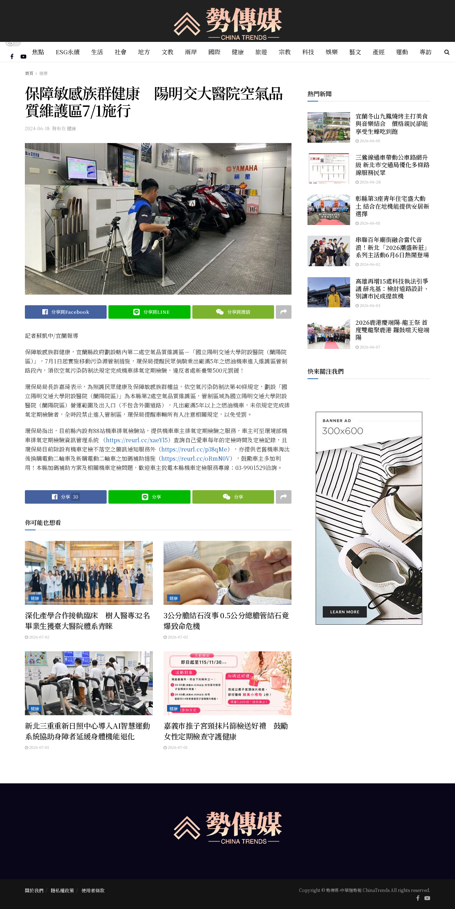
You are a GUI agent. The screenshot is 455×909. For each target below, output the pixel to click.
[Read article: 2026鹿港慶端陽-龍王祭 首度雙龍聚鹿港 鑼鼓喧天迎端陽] (328, 333)
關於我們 (34, 890)
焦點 (38, 51)
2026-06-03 (369, 305)
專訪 (425, 51)
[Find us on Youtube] (23, 56)
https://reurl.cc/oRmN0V (195, 458)
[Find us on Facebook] (12, 56)
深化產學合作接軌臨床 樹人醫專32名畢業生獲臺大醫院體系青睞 (87, 620)
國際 (214, 51)
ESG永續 (67, 51)
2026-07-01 (38, 747)
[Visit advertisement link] (368, 518)
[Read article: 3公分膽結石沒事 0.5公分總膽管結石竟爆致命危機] (227, 573)
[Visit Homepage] (227, 21)
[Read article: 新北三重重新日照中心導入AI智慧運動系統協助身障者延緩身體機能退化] (89, 683)
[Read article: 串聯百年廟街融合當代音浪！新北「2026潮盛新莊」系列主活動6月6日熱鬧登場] (328, 251)
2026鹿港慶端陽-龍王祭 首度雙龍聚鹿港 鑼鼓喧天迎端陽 (392, 330)
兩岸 (191, 51)
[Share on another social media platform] (283, 312)
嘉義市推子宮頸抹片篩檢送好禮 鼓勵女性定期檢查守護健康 (226, 730)
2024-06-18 (37, 128)
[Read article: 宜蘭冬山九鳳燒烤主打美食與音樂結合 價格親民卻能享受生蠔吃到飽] (328, 127)
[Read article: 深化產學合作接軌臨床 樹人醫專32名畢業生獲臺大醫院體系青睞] (89, 573)
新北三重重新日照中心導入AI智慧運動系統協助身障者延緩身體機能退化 (87, 730)
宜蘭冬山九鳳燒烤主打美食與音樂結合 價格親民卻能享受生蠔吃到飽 (391, 123)
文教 (167, 51)
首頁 (29, 73)
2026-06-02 (369, 264)
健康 (238, 51)
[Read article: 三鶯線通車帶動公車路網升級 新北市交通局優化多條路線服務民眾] (328, 168)
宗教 (285, 51)
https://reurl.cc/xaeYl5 (137, 440)
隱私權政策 (62, 890)
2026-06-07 (369, 347)
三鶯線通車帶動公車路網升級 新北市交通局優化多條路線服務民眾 (392, 165)
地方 (144, 51)
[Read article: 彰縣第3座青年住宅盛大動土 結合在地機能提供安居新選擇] (328, 210)
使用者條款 (93, 890)
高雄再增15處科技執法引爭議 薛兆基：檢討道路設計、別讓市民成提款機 (392, 288)
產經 (379, 51)
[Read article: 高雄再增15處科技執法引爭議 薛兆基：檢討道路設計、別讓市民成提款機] (328, 292)
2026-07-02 (38, 637)
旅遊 (261, 51)
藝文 (355, 51)
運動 (402, 51)
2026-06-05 (369, 140)
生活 (97, 51)
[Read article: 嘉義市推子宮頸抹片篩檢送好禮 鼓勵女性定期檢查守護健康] (227, 683)
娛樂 (332, 51)
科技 (308, 51)
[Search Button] (447, 52)
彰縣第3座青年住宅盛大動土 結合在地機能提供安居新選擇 (392, 206)
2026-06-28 (370, 182)
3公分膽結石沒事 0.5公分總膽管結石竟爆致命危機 (226, 620)
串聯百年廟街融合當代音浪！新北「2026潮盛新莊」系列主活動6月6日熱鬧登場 (392, 247)
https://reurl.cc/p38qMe (194, 449)
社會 (120, 51)
